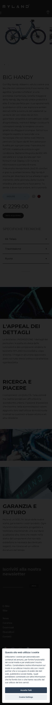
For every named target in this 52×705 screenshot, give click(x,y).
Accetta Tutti (26, 690)
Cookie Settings (26, 697)
